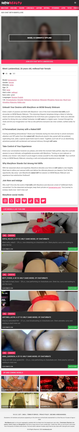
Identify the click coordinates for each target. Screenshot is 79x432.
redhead (14, 92)
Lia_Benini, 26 (6, 390)
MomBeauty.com (9, 422)
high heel (13, 8)
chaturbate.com (7, 249)
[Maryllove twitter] (37, 200)
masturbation (12, 100)
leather (39, 8)
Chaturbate (63, 422)
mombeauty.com (47, 429)
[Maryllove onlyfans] (43, 200)
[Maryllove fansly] (24, 200)
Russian (14, 97)
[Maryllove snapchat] (11, 200)
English (20, 97)
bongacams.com (55, 187)
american (36, 100)
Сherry (14, 424)
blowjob (44, 100)
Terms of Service (32, 414)
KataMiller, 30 (45, 406)
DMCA (24, 414)
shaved (21, 8)
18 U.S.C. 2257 (17, 414)
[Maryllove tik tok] (30, 200)
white (11, 85)
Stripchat (69, 422)
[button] (75, 2)
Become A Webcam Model (58, 414)
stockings (55, 8)
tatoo (69, 8)
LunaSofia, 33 (6, 406)
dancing (14, 102)
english (21, 100)
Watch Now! (73, 249)
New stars (4, 8)
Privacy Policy (44, 414)
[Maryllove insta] (5, 200)
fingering (51, 100)
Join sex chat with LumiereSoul (39, 62)
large (8, 90)
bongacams (12, 80)
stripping (28, 100)
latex (63, 8)
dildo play (21, 102)
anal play (59, 100)
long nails (30, 8)
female (11, 82)
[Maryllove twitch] (18, 200)
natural (47, 8)
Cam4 (10, 424)
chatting (6, 102)
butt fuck (67, 100)
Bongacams (22, 424)
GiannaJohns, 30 (46, 390)
